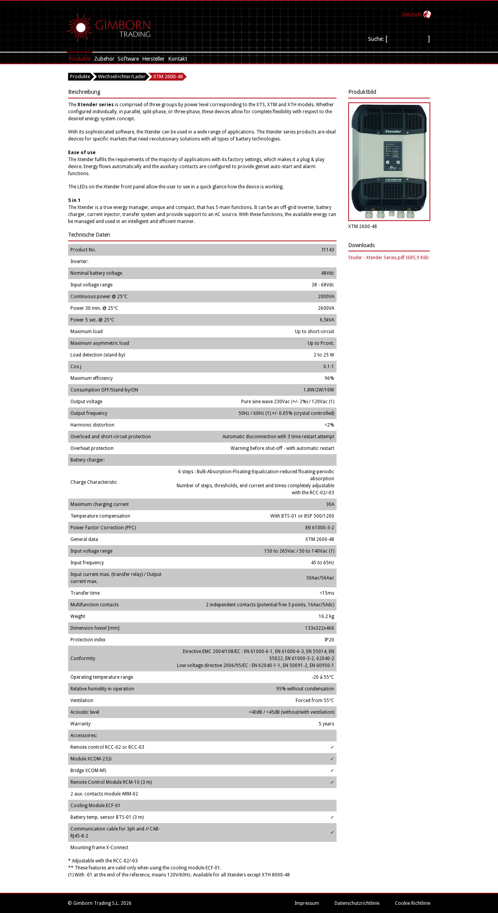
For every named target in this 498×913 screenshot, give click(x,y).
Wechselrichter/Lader (122, 76)
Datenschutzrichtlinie (357, 903)
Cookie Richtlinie (412, 903)
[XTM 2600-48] (389, 219)
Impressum (307, 903)
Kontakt (177, 59)
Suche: (376, 39)
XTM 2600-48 (168, 76)
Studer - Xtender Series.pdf (388, 257)
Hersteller (153, 59)
